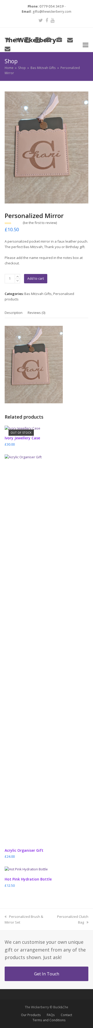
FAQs (51, 1015)
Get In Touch (46, 974)
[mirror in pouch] (46, 147)
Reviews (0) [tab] (36, 312)
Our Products (31, 1015)
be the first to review (40, 222)
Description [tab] (13, 312)
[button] (85, 44)
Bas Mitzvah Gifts (38, 293)
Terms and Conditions (49, 1020)
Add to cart (35, 278)
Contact (66, 1015)
